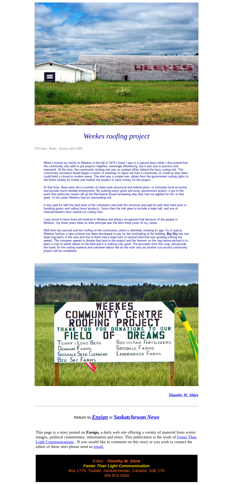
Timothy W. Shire (183, 395)
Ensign (100, 417)
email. (99, 446)
